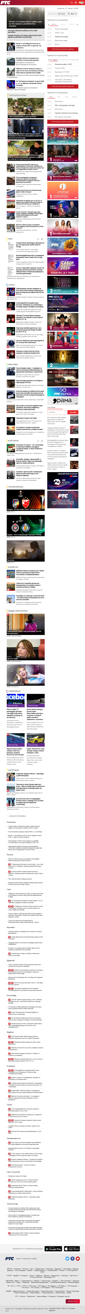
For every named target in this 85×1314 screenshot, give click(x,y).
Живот (17, 1281)
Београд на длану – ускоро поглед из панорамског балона (22, 1166)
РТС (16, 1296)
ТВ (8, 1286)
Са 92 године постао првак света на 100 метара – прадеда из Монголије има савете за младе (25, 1154)
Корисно (13, 567)
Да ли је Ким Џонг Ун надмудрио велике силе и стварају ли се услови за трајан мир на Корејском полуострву (29, 801)
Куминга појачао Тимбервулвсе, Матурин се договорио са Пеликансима (24, 1078)
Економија (11, 995)
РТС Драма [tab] (53, 60)
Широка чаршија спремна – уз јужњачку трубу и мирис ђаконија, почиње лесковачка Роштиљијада (25, 1160)
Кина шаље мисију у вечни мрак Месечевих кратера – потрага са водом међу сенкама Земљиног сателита (35, 714)
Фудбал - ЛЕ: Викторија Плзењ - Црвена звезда (23, 509)
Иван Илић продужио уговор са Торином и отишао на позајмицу (24, 1054)
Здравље (76, 1281)
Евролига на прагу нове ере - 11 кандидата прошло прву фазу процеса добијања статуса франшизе (23, 1098)
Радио (8, 1291)
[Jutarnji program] (62, 190)
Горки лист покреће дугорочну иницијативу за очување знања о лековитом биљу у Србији (28, 585)
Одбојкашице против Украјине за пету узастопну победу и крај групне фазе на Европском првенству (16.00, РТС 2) (30, 291)
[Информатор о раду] (62, 499)
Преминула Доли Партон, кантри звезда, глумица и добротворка (23, 1186)
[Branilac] (62, 153)
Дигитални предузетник (39, 1282)
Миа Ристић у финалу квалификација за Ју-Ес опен (24, 1132)
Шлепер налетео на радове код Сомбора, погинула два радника (27, 59)
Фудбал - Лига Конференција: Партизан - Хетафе (24, 535)
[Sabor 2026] (62, 266)
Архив (69, 1293)
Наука (18, 1282)
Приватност (9, 1309)
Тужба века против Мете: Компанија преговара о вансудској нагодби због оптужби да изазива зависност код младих (24, 1222)
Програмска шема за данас (63, 49)
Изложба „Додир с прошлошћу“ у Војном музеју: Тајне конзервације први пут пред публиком (29, 461)
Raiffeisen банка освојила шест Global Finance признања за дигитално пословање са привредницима (30, 573)
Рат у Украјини (20, 1270)
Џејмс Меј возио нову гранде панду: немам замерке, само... (35, 751)
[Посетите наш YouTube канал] (78, 1259)
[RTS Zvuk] (62, 303)
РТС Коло (25, 1287)
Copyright (18, 1309)
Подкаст (62, 1270)
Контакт (23, 1296)
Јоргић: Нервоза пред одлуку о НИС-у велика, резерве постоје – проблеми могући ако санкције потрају (25, 1001)
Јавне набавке (42, 1296)
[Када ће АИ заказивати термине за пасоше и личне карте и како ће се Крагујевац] (26, 129)
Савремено (14, 691)
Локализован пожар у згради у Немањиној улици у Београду (23, 954)
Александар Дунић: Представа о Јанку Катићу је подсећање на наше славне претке (25, 1192)
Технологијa (12, 1204)
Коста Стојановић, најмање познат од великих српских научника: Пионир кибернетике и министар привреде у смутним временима (30, 271)
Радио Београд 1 (19, 1291)
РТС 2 (19, 1286)
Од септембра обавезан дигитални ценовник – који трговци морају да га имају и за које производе (25, 1019)
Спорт (11, 285)
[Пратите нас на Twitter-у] (67, 1259)
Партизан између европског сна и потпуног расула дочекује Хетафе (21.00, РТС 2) (28, 330)
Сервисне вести (40, 1270)
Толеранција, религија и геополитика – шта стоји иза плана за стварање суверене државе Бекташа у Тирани (25, 866)
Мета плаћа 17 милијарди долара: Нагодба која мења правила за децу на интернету (14, 713)
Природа (26, 1282)
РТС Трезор (35, 1287)
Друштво (11, 960)
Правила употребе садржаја (33, 1309)
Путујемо (55, 1281)
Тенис (9, 1104)
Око (10, 239)
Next (77, 24)
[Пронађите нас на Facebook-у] (72, 1259)
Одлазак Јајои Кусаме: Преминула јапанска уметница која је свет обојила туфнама (29, 473)
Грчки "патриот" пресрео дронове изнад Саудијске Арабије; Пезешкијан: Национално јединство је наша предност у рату (29, 214)
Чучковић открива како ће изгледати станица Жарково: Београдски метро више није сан (25, 989)
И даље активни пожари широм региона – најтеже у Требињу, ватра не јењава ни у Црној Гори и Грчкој (25, 873)
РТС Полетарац (57, 1287)
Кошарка (11, 1066)
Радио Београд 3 (47, 1291)
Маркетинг (31, 1296)
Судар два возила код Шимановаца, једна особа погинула (29, 191)
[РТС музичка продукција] (62, 481)
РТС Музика (46, 1287)
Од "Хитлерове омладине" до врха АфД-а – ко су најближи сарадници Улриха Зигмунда (30, 83)
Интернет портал (63, 1296)
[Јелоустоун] (62, 322)
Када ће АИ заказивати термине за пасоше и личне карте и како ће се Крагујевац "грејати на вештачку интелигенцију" (25, 136)
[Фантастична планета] (62, 172)
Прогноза (53, 14)
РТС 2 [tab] (63, 24)
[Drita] (62, 359)
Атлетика (65, 1275)
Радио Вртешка (47, 1293)
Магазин (13, 364)
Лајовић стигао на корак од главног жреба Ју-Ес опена (24, 1126)
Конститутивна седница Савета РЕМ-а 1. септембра (25, 832)
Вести (9, 1269)
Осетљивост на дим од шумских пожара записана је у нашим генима (29, 428)
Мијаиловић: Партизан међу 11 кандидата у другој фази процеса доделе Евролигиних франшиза (25, 1091)
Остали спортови (36, 1277)
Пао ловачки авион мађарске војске (20, 879)
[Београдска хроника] (62, 228)
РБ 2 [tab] (58, 97)
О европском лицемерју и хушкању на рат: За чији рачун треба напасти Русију (30, 245)
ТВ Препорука (15, 487)
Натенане (13, 770)
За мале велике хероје (58, 1282)
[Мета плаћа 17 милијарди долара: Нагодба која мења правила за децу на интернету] (16, 700)
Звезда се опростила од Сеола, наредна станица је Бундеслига (28, 352)
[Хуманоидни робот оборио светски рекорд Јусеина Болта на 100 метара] (16, 740)
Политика (11, 822)
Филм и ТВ (10, 1282)
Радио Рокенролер (21, 1293)
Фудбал (10, 1032)
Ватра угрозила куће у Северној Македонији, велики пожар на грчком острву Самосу (25, 883)
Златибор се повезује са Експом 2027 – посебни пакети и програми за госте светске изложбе (30, 598)
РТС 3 (25, 1286)
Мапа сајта (73, 1301)
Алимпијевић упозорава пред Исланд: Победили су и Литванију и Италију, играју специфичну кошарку (29, 305)
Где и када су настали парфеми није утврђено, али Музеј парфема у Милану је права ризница (29, 407)
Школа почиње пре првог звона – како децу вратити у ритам (25, 984)
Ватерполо (56, 1275)
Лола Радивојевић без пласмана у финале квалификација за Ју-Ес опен (23, 1110)
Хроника (11, 927)
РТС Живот (62, 1286)
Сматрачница (52, 1270)
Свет (9, 889)
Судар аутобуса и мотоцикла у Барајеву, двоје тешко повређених (25, 943)
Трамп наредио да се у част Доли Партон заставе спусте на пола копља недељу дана (23, 1181)
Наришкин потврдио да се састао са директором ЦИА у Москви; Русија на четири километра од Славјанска (29, 202)
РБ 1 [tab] (51, 97)
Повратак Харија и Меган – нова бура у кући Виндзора (30, 775)
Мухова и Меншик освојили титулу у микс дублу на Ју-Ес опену (24, 1121)
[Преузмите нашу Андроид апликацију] (53, 1248)
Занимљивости (14, 1138)
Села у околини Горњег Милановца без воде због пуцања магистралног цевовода (24, 965)
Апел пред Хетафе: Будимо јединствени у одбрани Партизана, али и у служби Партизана (23, 1037)
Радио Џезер (60, 1293)
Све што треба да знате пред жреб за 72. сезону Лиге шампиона (30, 341)
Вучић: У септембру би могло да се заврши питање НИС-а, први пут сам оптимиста (28, 46)
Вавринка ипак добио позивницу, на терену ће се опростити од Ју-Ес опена (25, 1115)
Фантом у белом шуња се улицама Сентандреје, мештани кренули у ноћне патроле (29, 226)
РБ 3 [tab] (66, 97)
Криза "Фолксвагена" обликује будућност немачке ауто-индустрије (23, 1013)
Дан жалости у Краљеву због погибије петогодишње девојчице (25, 978)
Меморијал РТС (49, 1277)
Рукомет (47, 1275)
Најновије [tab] (51, 407)
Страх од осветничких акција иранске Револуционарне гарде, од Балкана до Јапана (23, 921)
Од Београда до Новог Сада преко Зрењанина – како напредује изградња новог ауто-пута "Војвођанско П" (25, 1025)
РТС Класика (72, 1286)
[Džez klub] (62, 284)
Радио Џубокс (35, 1293)
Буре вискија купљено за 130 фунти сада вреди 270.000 (29, 381)
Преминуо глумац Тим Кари (26, 418)
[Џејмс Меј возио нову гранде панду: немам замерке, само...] (36, 740)
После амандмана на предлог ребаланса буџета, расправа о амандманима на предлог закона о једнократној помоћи (28, 179)
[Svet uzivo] (62, 209)
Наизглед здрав (73, 1282)
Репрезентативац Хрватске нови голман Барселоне (24, 1043)
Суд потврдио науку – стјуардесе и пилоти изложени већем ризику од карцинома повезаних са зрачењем (29, 370)
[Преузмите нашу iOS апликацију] (72, 1248)
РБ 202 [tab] (74, 97)
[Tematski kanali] (62, 396)
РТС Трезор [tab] (62, 60)
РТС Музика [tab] (71, 60)
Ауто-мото (73, 1275)
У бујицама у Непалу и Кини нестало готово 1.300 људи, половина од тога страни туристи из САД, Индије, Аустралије (25, 908)
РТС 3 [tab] (72, 24)
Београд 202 (60, 1291)
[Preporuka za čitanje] (62, 377)
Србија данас (40, 1269)
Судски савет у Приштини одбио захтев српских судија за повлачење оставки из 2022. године (24, 827)
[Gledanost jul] (62, 246)
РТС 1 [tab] (54, 24)
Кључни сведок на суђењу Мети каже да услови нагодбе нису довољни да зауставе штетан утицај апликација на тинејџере (30, 394)
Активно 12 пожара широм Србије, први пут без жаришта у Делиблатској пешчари (25, 23)
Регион (10, 854)
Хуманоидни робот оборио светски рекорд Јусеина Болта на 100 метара (15, 752)
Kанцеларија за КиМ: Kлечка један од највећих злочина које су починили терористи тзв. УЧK (23, 841)
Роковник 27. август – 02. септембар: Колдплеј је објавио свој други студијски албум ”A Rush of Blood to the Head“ (29, 448)
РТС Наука (42, 1286)
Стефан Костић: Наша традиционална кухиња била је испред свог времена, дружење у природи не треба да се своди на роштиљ (25, 157)
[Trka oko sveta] (62, 135)
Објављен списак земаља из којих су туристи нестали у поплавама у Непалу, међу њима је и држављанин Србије (29, 71)
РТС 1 (13, 1286)
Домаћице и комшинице (15, 684)
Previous (48, 24)
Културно (13, 440)
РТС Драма (52, 1286)
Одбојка (39, 1275)
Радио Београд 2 (33, 1291)
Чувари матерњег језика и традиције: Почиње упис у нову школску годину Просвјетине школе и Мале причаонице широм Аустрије (58, 432)
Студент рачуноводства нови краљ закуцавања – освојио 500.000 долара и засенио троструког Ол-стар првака (25, 1085)
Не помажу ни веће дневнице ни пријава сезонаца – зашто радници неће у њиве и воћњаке (25, 116)
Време (30, 1270)
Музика (36, 1281)
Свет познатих (13, 1172)
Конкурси (52, 1296)
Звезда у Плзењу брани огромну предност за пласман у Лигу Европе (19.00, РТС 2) (29, 317)
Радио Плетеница (73, 1291)
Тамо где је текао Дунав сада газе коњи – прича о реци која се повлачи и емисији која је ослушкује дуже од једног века (30, 787)
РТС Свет (32, 1286)
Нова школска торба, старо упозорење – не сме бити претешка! (24, 631)
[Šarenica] (62, 340)
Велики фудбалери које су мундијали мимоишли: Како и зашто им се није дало (30, 257)
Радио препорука (18, 611)
